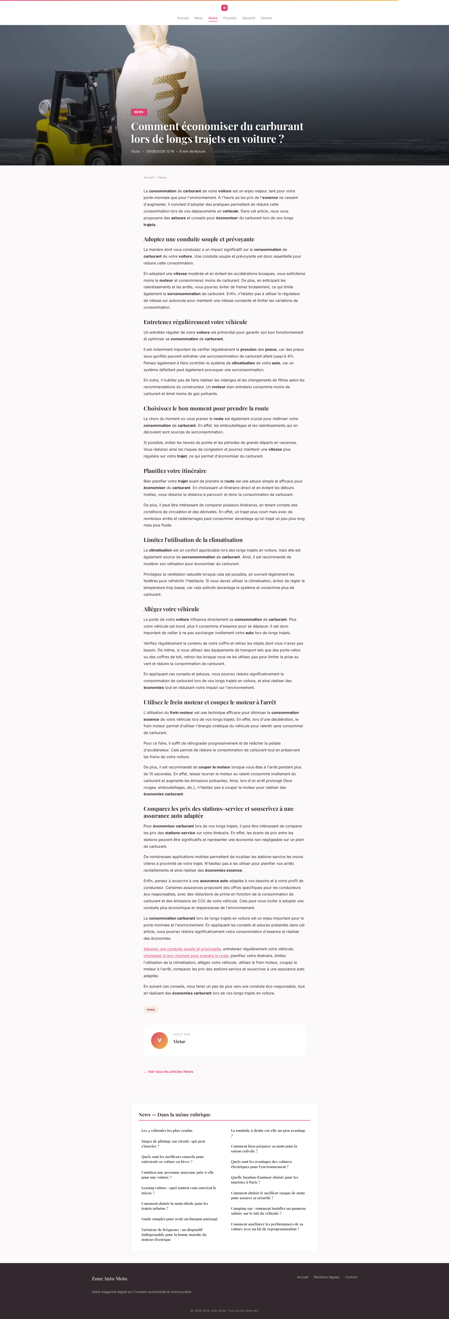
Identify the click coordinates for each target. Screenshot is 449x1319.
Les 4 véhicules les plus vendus (166, 1130)
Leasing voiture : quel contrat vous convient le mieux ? (178, 1190)
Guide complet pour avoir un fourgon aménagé (179, 1219)
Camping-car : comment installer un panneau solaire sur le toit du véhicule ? (268, 1211)
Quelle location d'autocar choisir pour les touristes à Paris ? (264, 1179)
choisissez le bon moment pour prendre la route (186, 955)
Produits (230, 18)
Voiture (266, 18)
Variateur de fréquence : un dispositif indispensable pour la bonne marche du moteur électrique (173, 1234)
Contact (351, 1277)
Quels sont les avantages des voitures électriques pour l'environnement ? (261, 1164)
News (213, 18)
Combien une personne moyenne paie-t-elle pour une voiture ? (177, 1175)
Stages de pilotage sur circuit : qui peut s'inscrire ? (173, 1143)
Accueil (183, 18)
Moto (199, 18)
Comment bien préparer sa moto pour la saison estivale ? (264, 1148)
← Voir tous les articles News (168, 1071)
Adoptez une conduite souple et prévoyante (182, 948)
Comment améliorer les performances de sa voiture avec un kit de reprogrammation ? (267, 1226)
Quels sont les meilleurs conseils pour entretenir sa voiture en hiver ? (172, 1159)
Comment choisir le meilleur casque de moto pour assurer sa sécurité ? (268, 1195)
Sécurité (248, 18)
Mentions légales (327, 1277)
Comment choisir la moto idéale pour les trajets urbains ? (174, 1206)
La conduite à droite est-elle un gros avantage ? (268, 1133)
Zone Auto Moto (109, 1278)
